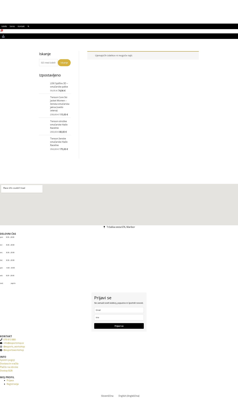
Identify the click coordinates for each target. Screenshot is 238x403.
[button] (28, 26)
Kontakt (21, 26)
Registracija (13, 383)
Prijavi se (119, 326)
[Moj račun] (3, 36)
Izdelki (4, 26)
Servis (12, 26)
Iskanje (64, 62)
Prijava (10, 380)
